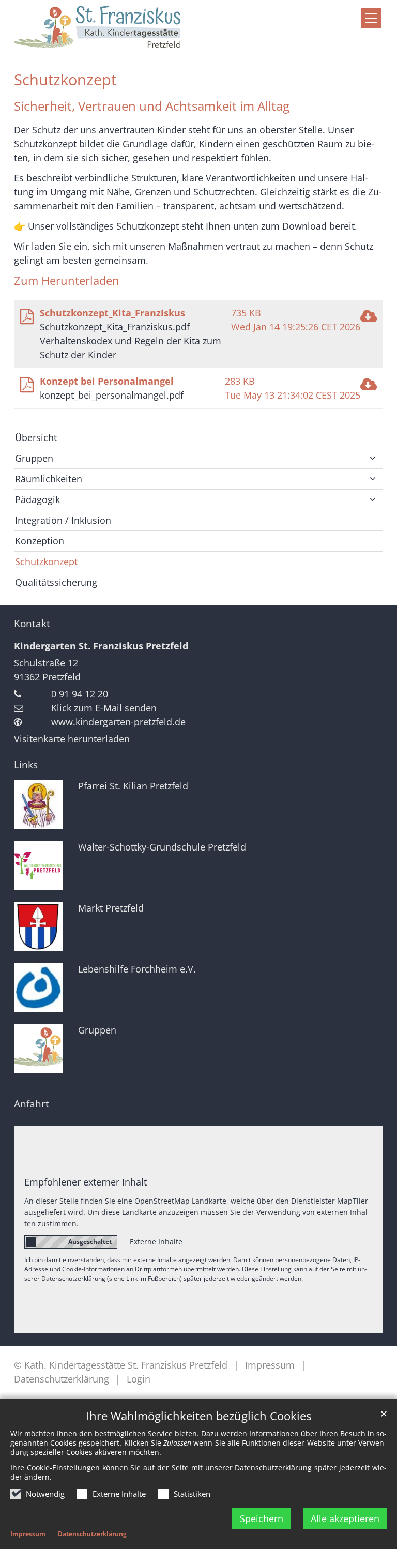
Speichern (261, 1518)
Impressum (27, 1533)
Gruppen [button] (34, 458)
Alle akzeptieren (345, 1518)
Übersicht (36, 437)
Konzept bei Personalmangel (107, 381)
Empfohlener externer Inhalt (85, 1182)
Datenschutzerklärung (92, 1533)
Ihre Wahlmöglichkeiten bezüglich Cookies (198, 1416)
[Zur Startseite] (198, 29)
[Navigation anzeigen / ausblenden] (371, 18)
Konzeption (39, 541)
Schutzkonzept (65, 79)
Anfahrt (31, 1104)
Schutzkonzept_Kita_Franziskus (112, 313)
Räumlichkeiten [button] (48, 479)
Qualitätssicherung (56, 582)
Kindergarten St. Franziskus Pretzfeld (101, 646)
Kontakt (32, 623)
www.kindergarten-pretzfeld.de (118, 722)
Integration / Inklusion (63, 520)
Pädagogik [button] (37, 499)
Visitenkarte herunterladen (72, 739)
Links (26, 764)
